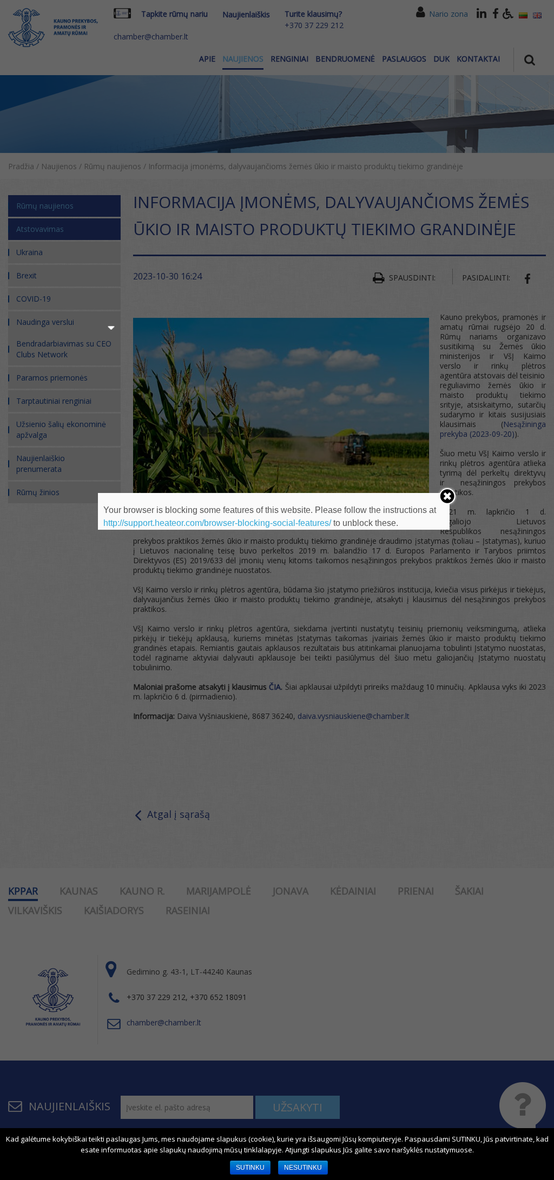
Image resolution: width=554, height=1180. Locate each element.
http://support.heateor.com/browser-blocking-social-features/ (217, 523)
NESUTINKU (303, 1167)
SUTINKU (250, 1167)
